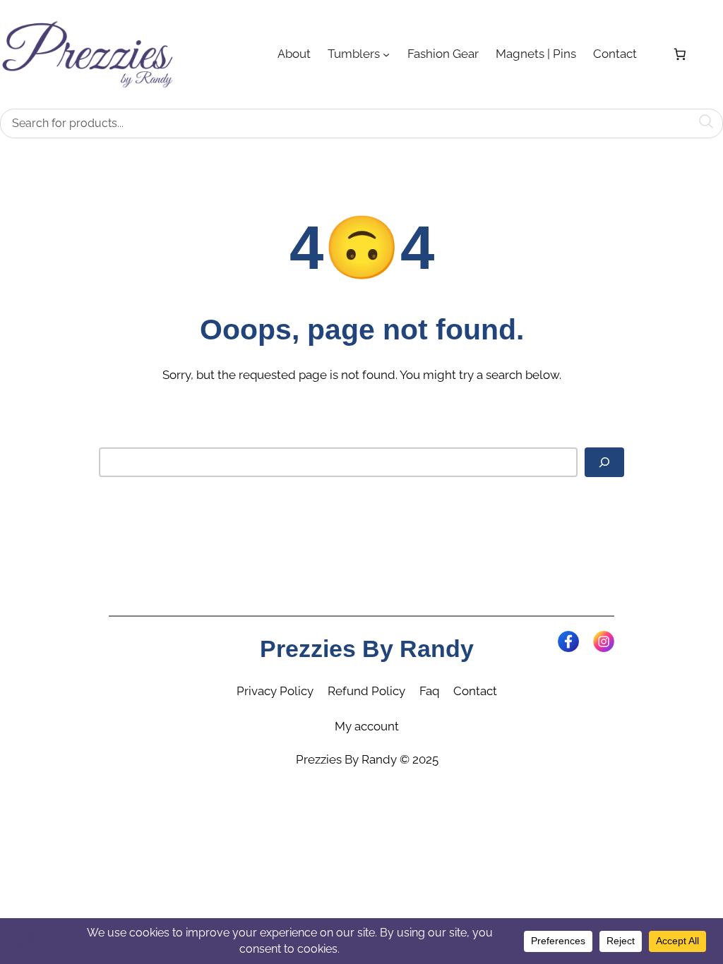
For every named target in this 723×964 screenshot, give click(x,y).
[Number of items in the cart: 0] (680, 54)
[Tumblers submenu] (386, 54)
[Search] (604, 462)
